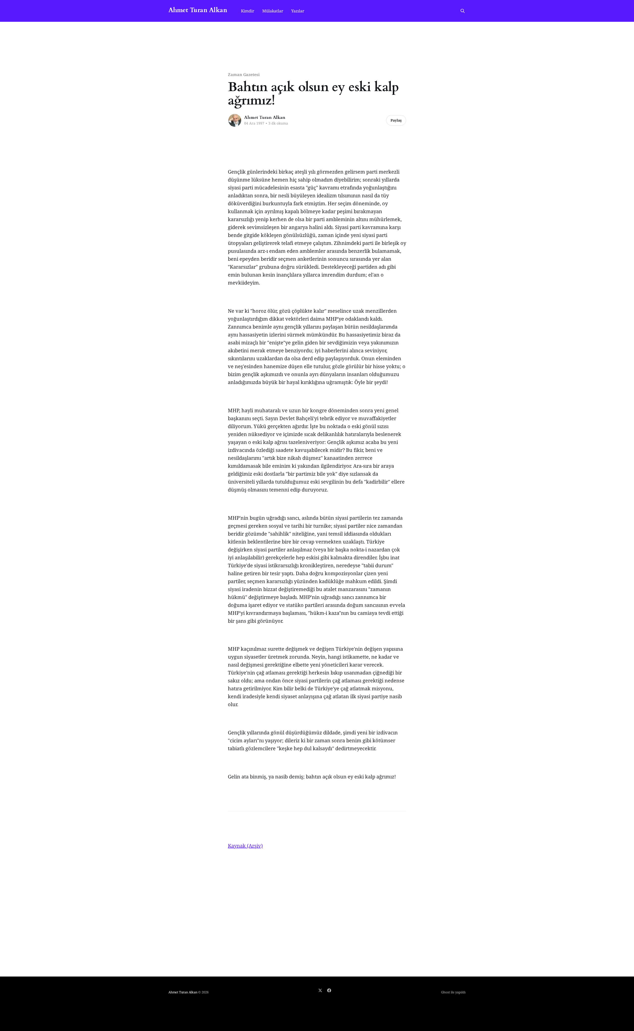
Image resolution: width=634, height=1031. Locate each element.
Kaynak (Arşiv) (245, 845)
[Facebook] (329, 990)
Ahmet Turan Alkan (197, 10)
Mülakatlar (272, 11)
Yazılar (297, 11)
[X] (320, 990)
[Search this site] (463, 11)
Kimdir (247, 11)
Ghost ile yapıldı (453, 992)
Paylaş (396, 120)
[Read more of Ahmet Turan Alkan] (235, 120)
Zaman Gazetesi (244, 74)
